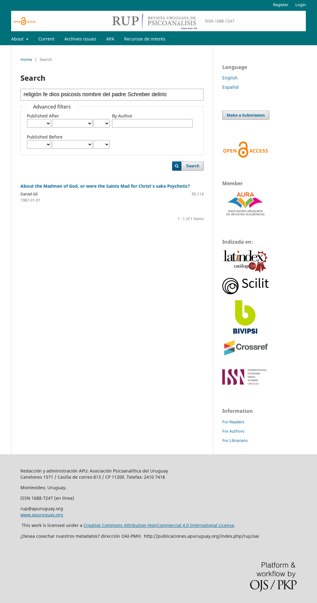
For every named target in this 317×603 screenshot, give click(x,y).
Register (280, 4)
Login (300, 4)
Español (230, 87)
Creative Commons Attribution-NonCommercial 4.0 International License (159, 525)
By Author (122, 116)
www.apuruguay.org (41, 515)
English (230, 78)
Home (26, 59)
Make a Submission (246, 115)
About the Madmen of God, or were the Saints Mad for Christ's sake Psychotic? (105, 186)
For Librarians (235, 440)
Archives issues (80, 39)
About (18, 39)
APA (110, 39)
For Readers (233, 422)
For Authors (233, 431)
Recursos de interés (144, 39)
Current (46, 39)
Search (192, 166)
